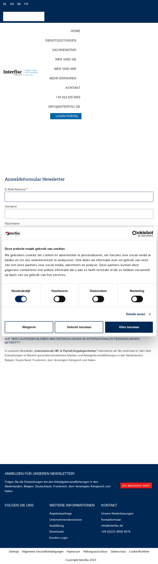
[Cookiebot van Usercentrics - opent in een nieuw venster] (135, 234)
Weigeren (29, 327)
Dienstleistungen (60, 40)
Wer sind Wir (65, 69)
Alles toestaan (129, 327)
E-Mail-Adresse (15, 189)
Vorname (11, 206)
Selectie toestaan (79, 327)
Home (75, 31)
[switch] (59, 299)
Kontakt (73, 87)
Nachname (12, 223)
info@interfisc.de (64, 106)
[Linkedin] (22, 516)
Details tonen (135, 314)
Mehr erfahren (62, 78)
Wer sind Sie (65, 59)
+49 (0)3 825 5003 (68, 97)
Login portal (67, 116)
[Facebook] (10, 516)
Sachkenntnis (64, 50)
